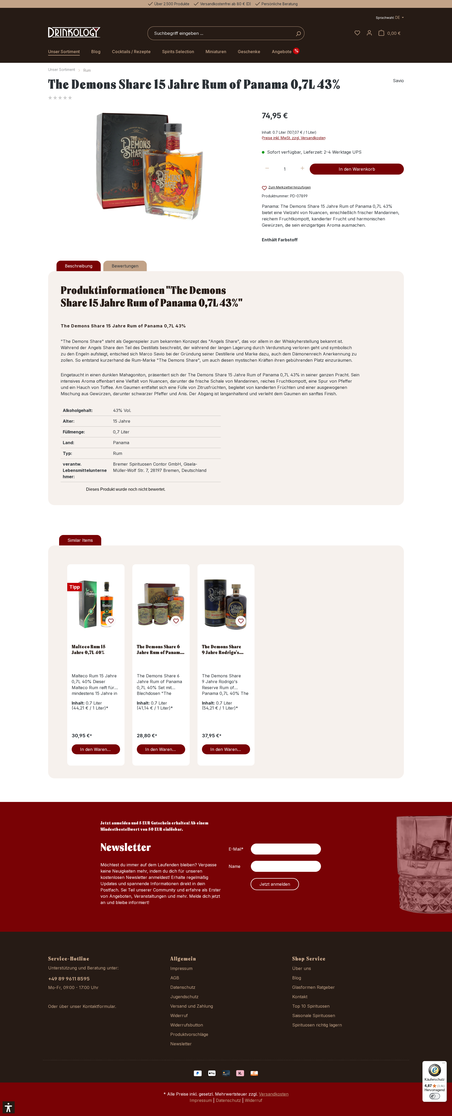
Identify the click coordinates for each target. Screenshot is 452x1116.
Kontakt (299, 996)
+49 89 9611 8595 (69, 978)
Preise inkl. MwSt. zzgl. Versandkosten (294, 138)
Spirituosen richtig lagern (317, 1025)
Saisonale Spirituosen (313, 1015)
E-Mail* (236, 849)
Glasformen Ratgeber (313, 987)
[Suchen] (298, 33)
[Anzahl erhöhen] (302, 169)
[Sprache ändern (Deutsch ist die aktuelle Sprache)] (390, 18)
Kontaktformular (99, 1006)
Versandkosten (274, 1094)
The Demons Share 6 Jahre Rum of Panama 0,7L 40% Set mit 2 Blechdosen (160, 649)
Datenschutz (182, 987)
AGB (174, 977)
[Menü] (443, 1064)
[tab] (78, 266)
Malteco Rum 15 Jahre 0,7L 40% (89, 649)
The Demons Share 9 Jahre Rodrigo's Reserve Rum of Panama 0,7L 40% (221, 649)
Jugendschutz (184, 996)
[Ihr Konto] (369, 33)
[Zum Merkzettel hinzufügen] (110, 621)
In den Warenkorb (357, 169)
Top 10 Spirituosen (311, 1006)
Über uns (301, 968)
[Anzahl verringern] (267, 169)
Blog (296, 977)
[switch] (435, 1096)
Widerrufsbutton (186, 1025)
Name (234, 866)
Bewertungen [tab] (125, 266)
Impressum (181, 968)
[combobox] (220, 33)
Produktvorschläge (189, 1034)
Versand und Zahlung (191, 1006)
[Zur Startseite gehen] (74, 32)
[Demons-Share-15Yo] (149, 166)
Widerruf (179, 1015)
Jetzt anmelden (274, 884)
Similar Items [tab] (80, 540)
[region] (150, 166)
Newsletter (181, 1043)
